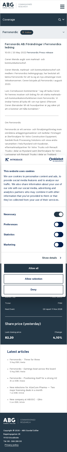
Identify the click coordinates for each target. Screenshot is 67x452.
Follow (28, 32)
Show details (49, 257)
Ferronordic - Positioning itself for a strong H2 (33, 378)
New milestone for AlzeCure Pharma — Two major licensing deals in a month (32, 389)
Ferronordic (33, 52)
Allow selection (33, 278)
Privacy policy (12, 445)
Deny (33, 289)
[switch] (58, 224)
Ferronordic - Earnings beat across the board (33, 369)
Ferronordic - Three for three (25, 359)
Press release (46, 52)
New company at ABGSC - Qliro (26, 399)
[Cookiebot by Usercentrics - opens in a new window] (49, 160)
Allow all (33, 268)
